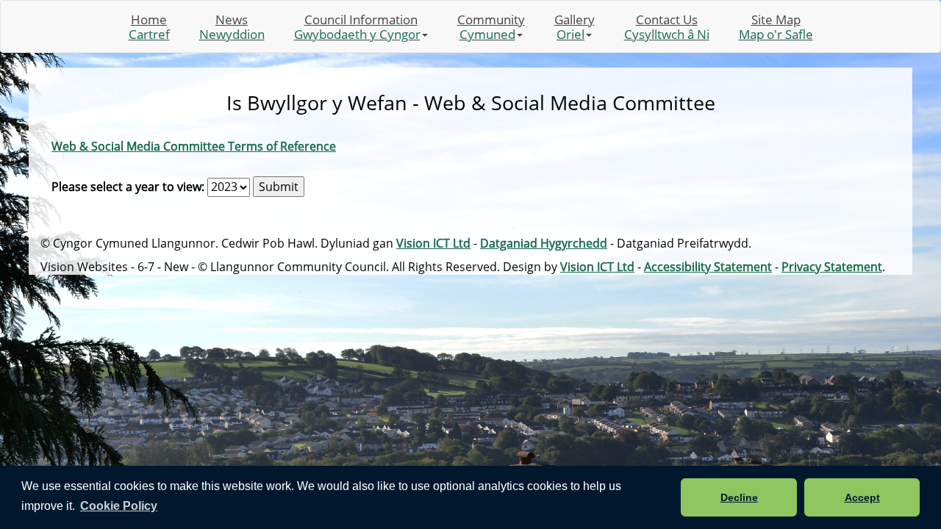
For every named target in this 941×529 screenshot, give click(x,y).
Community (491, 26)
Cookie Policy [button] (118, 506)
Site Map (776, 26)
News (232, 26)
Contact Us (666, 26)
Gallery (574, 26)
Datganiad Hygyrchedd (543, 243)
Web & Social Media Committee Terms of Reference (193, 146)
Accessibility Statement (708, 267)
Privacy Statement (831, 267)
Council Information (357, 26)
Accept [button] (862, 497)
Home (149, 26)
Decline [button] (739, 497)
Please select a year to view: (127, 187)
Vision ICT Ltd (433, 243)
